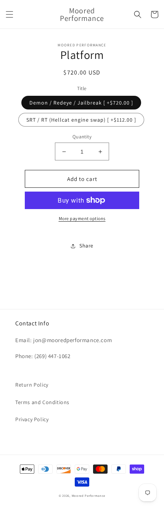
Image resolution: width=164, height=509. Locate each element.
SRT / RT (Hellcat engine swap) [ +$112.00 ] (81, 119)
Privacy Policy (31, 419)
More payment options (82, 218)
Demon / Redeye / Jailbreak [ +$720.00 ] (81, 102)
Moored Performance (89, 495)
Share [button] (86, 245)
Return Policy (31, 384)
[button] (9, 14)
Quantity (82, 136)
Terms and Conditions (42, 402)
